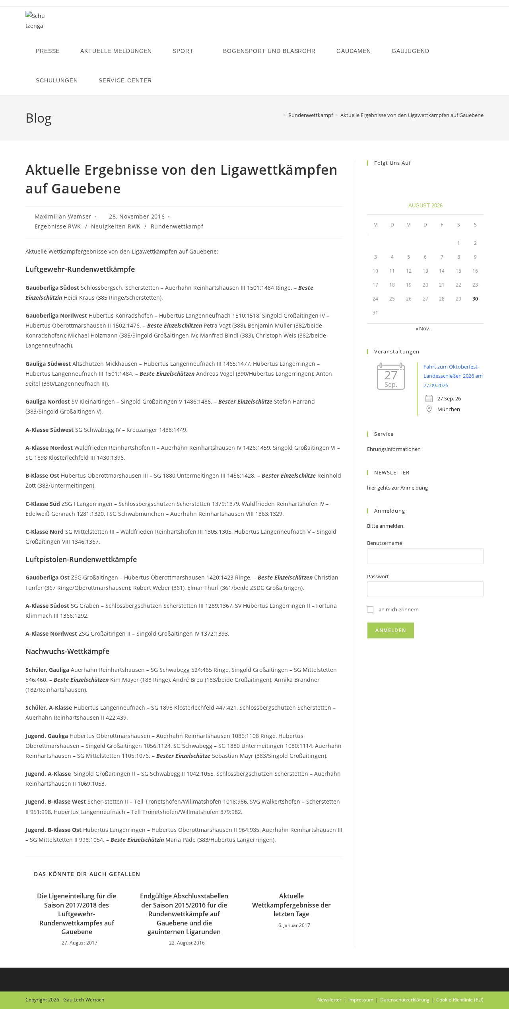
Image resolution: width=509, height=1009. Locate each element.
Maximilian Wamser (63, 216)
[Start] (279, 115)
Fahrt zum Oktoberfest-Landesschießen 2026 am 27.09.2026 (453, 376)
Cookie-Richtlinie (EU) (460, 999)
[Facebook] (371, 179)
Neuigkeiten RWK (116, 226)
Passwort (378, 576)
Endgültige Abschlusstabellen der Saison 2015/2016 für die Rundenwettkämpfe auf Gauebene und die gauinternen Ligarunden (184, 914)
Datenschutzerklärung (404, 999)
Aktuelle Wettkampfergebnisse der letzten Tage (291, 905)
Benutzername (384, 542)
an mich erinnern (398, 609)
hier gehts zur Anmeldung (397, 487)
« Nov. (423, 328)
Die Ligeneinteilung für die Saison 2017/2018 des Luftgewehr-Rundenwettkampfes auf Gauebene (76, 914)
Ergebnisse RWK (58, 226)
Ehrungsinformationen (394, 449)
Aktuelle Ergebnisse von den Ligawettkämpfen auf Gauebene (412, 115)
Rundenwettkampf (177, 226)
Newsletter (329, 999)
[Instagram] (381, 179)
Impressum (360, 999)
